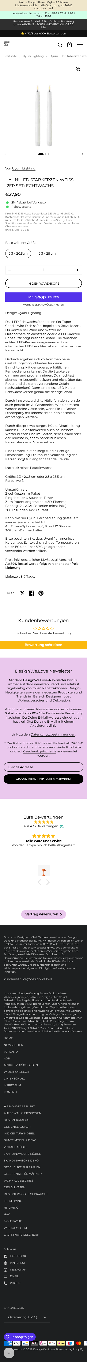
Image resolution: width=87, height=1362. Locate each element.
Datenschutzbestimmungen (53, 734)
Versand (65, 560)
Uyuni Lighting (33, 56)
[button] (81, 154)
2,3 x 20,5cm (18, 253)
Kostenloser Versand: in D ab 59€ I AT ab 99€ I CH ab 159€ (43, 15)
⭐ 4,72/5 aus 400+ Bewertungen (43, 33)
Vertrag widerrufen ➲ (43, 914)
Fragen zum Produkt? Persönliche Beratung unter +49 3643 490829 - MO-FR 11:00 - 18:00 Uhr (43, 24)
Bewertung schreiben (43, 645)
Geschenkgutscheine (39, 751)
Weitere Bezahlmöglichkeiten (43, 305)
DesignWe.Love (44, 1349)
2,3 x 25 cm (47, 253)
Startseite (10, 56)
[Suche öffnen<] (60, 44)
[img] (43, 822)
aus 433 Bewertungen (41, 826)
